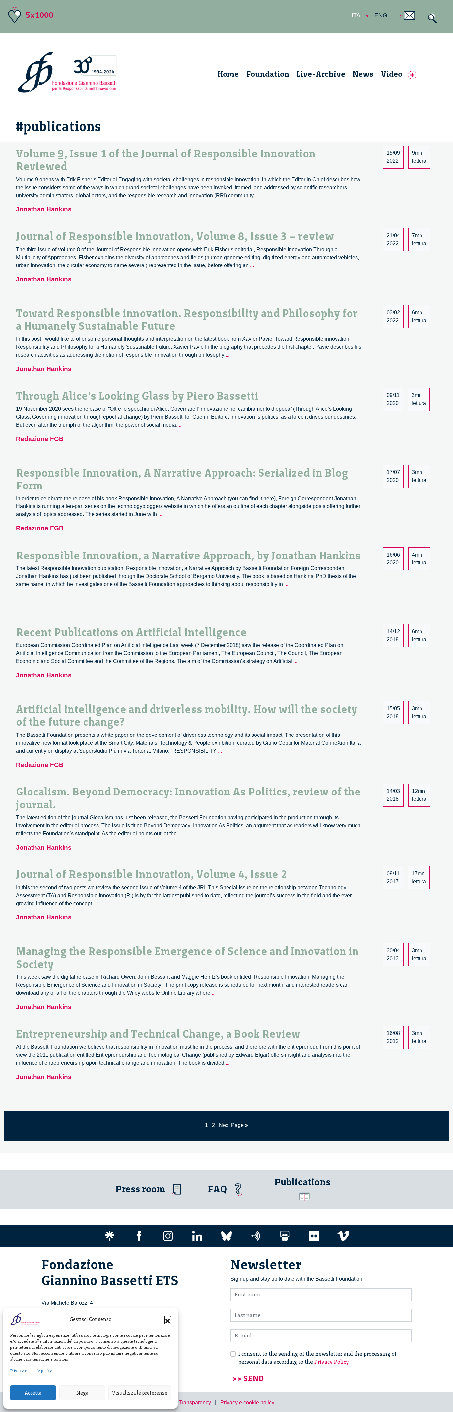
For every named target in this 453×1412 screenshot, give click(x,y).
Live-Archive (320, 74)
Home (228, 74)
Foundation (267, 74)
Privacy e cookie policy (31, 1370)
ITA (356, 15)
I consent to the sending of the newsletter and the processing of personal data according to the (317, 1358)
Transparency (195, 1402)
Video (391, 74)
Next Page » (233, 1125)
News (363, 74)
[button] (167, 1319)
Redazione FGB (40, 438)
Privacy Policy (331, 1362)
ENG (380, 15)
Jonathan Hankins (44, 209)
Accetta (33, 1393)
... (257, 195)
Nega (82, 1393)
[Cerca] (430, 18)
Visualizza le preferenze (139, 1393)
